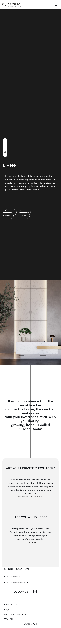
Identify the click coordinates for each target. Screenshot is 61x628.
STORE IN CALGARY (18, 576)
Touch (23, 215)
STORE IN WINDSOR (18, 582)
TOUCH (8, 619)
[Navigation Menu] (55, 4)
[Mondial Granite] (12, 4)
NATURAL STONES (15, 614)
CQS (10, 212)
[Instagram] (35, 591)
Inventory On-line (30, 496)
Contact (30, 542)
